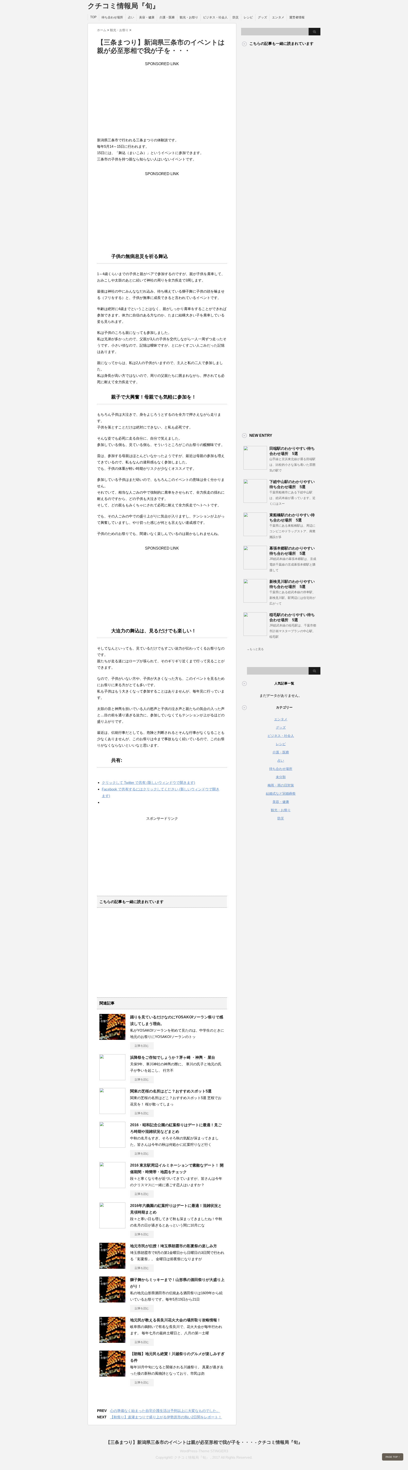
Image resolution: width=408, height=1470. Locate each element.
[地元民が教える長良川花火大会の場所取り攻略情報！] (112, 1341)
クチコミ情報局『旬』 (123, 6)
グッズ (262, 17)
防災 (236, 17)
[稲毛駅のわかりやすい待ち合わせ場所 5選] (255, 634)
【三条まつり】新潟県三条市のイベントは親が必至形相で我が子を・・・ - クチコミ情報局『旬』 (204, 1442)
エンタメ (278, 17)
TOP (93, 17)
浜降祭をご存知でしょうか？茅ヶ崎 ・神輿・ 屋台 (172, 1057)
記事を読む (142, 1045)
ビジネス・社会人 (215, 17)
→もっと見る (255, 649)
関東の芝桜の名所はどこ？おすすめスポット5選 (171, 1091)
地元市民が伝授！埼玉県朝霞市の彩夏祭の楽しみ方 (173, 1246)
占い (131, 17)
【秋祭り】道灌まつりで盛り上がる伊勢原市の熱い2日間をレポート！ (166, 1417)
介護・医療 (167, 17)
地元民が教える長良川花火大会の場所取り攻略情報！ (175, 1320)
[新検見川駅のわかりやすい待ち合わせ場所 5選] (255, 601)
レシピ (248, 17)
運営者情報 (297, 17)
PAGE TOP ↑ (393, 1457)
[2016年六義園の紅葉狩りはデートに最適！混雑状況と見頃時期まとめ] (112, 1226)
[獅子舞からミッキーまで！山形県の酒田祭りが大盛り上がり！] (112, 1300)
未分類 (281, 777)
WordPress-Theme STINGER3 (204, 1451)
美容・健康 (146, 17)
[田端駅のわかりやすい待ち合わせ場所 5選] (255, 468)
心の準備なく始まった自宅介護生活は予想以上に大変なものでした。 (165, 1411)
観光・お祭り (189, 17)
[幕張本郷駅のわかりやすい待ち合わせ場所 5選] (255, 567)
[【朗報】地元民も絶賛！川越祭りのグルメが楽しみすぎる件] (112, 1375)
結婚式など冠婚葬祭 (281, 793)
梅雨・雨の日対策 (281, 785)
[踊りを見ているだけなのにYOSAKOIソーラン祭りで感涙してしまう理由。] (112, 1038)
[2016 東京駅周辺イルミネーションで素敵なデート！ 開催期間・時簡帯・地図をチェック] (112, 1186)
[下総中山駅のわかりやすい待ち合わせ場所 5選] (255, 501)
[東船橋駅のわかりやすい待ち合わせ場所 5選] (255, 534)
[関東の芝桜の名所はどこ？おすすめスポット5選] (112, 1112)
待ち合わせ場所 (112, 17)
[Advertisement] (162, 99)
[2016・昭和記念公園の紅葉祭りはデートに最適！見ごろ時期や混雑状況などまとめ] (112, 1146)
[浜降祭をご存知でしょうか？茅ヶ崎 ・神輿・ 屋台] (112, 1078)
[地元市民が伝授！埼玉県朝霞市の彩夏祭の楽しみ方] (112, 1267)
